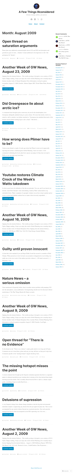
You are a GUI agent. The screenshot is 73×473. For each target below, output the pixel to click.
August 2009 (59, 195)
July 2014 (58, 91)
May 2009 (58, 203)
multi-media (20, 204)
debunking (14, 128)
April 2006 (58, 259)
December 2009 (59, 186)
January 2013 (59, 134)
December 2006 (59, 252)
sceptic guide (15, 356)
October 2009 (59, 191)
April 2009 (58, 205)
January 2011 (59, 155)
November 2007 (59, 245)
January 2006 (59, 267)
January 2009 (59, 212)
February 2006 (59, 264)
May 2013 (58, 124)
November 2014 (59, 86)
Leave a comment (23, 94)
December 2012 (59, 136)
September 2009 (59, 193)
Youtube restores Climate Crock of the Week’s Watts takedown (23, 179)
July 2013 (58, 120)
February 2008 (59, 238)
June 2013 (58, 122)
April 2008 (58, 233)
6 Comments (32, 295)
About (36, 24)
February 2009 (59, 210)
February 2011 (59, 153)
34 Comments (32, 128)
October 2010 (59, 162)
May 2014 (58, 96)
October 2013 (59, 112)
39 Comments (24, 356)
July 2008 (58, 226)
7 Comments (35, 204)
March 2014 (58, 101)
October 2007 (59, 248)
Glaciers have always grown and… (63, 51)
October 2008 (59, 219)
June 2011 (58, 143)
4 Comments (21, 58)
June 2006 (58, 255)
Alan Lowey (62, 45)
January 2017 (59, 70)
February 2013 (59, 131)
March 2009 (58, 207)
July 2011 (58, 141)
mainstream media (21, 128)
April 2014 (58, 98)
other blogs (29, 164)
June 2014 (58, 93)
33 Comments (23, 390)
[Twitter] (38, 19)
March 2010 (58, 179)
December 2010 (59, 158)
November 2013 (59, 110)
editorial (14, 269)
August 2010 (59, 167)
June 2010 (58, 172)
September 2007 (59, 250)
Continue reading (7, 89)
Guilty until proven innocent (25, 249)
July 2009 (58, 198)
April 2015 (58, 79)
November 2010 (59, 160)
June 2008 (58, 229)
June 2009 (58, 200)
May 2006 (58, 257)
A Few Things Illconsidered (36, 12)
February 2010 (59, 181)
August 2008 (59, 224)
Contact (41, 24)
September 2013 (59, 115)
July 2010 (58, 169)
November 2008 (59, 217)
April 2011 (58, 148)
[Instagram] (41, 19)
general (13, 58)
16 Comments (38, 164)
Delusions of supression (21, 400)
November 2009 (59, 188)
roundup (14, 94)
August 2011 (59, 139)
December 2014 (59, 84)
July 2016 (58, 72)
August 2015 (59, 77)
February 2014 (59, 103)
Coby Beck (6, 58)
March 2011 (58, 150)
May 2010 (58, 174)
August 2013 (59, 117)
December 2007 (59, 243)
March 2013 (58, 129)
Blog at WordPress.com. (36, 468)
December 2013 (59, 108)
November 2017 (59, 67)
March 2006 (58, 262)
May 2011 (58, 146)
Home (30, 24)
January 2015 (59, 82)
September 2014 (59, 89)
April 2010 (58, 176)
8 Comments (27, 269)
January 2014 (59, 105)
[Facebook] (31, 19)
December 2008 (59, 214)
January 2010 (59, 184)
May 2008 (58, 231)
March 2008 (58, 236)
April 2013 (58, 127)
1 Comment (21, 240)
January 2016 (59, 75)
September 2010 (59, 165)
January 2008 (59, 240)
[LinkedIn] (35, 19)
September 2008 (59, 222)
